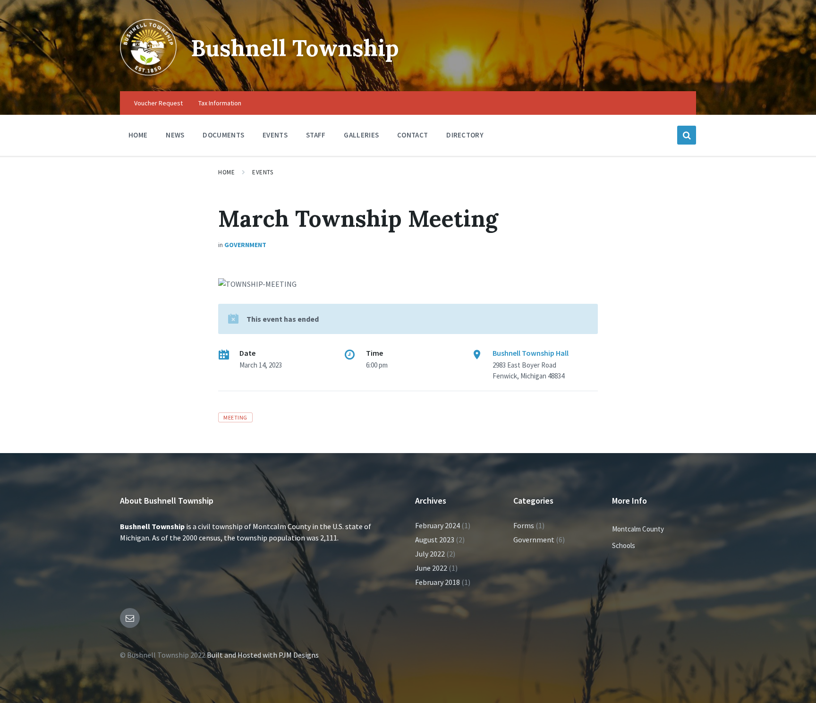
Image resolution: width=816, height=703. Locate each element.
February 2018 (437, 582)
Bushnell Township (295, 48)
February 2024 (437, 525)
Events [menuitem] (275, 134)
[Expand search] (686, 135)
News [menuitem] (175, 134)
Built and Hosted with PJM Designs (263, 655)
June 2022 (431, 568)
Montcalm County (638, 528)
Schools (623, 545)
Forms (523, 525)
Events (262, 172)
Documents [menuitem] (223, 134)
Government (245, 244)
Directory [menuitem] (465, 134)
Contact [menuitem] (412, 134)
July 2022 (430, 553)
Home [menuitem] (137, 134)
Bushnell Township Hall (531, 353)
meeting (235, 417)
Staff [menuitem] (316, 134)
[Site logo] (148, 72)
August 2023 (434, 539)
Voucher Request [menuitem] (158, 103)
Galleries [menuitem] (361, 134)
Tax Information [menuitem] (219, 103)
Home (226, 172)
